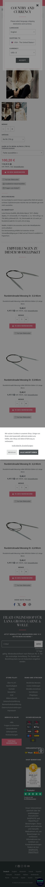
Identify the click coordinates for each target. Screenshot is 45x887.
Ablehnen (12, 452)
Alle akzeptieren (28, 452)
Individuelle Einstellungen (22, 445)
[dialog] (22, 443)
